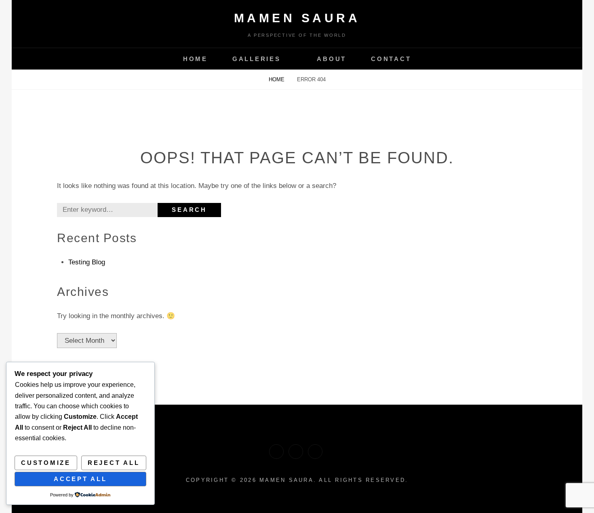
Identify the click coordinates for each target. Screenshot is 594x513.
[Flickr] (296, 451)
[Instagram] (276, 451)
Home (195, 58)
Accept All (80, 478)
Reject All (114, 462)
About (331, 58)
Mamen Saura (297, 18)
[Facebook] (315, 451)
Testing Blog (86, 262)
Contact (391, 58)
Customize (46, 462)
